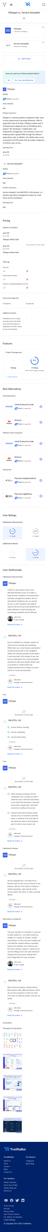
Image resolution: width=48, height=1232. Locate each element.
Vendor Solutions (10, 1182)
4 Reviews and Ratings (20, 46)
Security (7, 1209)
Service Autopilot (21, 44)
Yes (9, 80)
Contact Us (8, 1172)
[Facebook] (12, 1200)
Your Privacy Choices (11, 1214)
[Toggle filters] (4, 4)
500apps (17, 29)
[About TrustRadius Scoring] (4, 99)
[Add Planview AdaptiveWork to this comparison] (40, 480)
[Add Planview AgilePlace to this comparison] (40, 496)
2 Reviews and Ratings (20, 31)
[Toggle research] (11, 4)
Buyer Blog (30, 1164)
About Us (7, 1161)
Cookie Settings (9, 1220)
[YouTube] (6, 1200)
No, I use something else (24, 80)
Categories (30, 1161)
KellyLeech (17, 680)
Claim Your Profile (10, 1185)
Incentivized (12, 675)
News (6, 1169)
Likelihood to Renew (10, 544)
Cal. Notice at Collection (13, 1217)
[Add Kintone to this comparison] (40, 422)
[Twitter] (17, 1200)
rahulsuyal (17, 617)
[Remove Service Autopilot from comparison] (43, 42)
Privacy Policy (9, 1211)
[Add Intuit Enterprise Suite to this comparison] (40, 406)
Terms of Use (9, 1206)
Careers (7, 1167)
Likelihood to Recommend (12, 522)
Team (6, 1164)
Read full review (13, 625)
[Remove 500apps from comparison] (43, 27)
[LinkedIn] (23, 1200)
